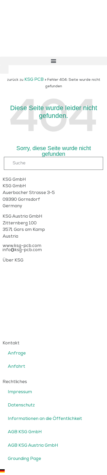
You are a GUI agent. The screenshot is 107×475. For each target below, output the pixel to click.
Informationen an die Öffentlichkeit (45, 418)
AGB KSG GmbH (25, 431)
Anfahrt (16, 366)
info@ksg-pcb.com (22, 249)
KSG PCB (34, 79)
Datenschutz (21, 405)
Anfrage (17, 353)
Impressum (20, 391)
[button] (53, 61)
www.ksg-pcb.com (22, 245)
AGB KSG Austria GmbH (33, 445)
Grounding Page (24, 458)
